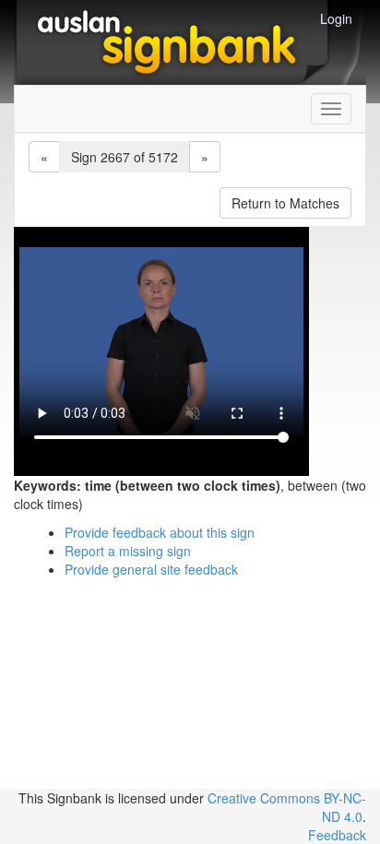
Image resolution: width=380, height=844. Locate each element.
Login (336, 18)
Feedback (337, 835)
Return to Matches (285, 203)
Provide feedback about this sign (160, 532)
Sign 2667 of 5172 (124, 157)
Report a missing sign (128, 550)
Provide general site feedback (151, 569)
